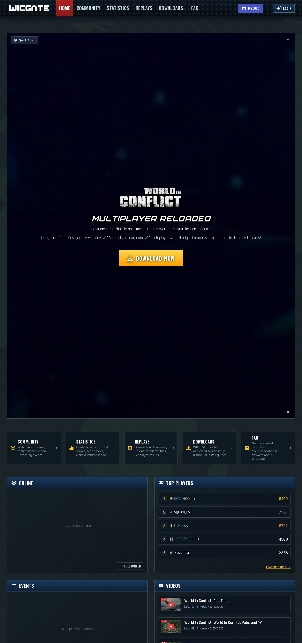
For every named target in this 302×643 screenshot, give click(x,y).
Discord (253, 8)
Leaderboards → (278, 567)
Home (64, 8)
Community (88, 8)
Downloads (171, 8)
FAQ (194, 8)
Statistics (118, 8)
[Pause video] (288, 412)
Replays (144, 8)
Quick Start (27, 40)
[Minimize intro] (288, 40)
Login (287, 8)
